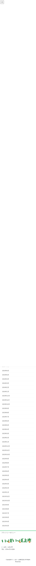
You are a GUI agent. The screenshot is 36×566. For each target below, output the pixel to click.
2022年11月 (6, 450)
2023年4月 (5, 429)
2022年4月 (5, 479)
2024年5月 (5, 375)
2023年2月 (5, 437)
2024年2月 (5, 387)
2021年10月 (6, 500)
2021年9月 (5, 505)
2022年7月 (5, 467)
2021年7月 (5, 513)
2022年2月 (5, 488)
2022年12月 (6, 446)
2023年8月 (5, 412)
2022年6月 (5, 471)
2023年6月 (5, 421)
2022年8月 (5, 463)
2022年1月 (5, 492)
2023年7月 (5, 417)
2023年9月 (5, 408)
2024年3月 (5, 383)
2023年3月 (5, 433)
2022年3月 (5, 484)
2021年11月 (6, 496)
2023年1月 (5, 442)
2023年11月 (6, 400)
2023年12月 (6, 396)
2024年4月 (5, 379)
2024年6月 (5, 370)
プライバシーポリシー (9, 532)
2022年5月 (5, 475)
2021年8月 (5, 509)
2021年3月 (5, 525)
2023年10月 (6, 404)
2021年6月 (5, 517)
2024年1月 (5, 391)
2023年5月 (5, 425)
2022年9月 (5, 458)
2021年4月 (5, 521)
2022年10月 (6, 454)
